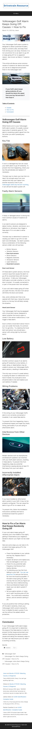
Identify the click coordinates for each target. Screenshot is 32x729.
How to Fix (10, 110)
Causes (9, 107)
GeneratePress (16, 726)
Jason (5, 673)
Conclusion (10, 112)
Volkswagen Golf (10, 654)
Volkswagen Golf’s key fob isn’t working (15, 184)
